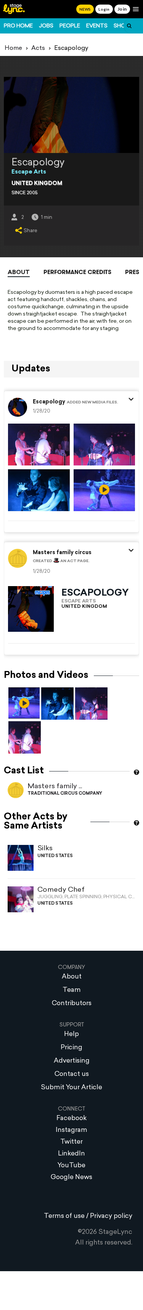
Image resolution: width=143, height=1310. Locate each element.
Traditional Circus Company (64, 794)
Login (103, 9)
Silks (45, 848)
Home (13, 48)
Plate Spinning (82, 897)
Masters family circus (62, 553)
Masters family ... (54, 786)
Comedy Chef (61, 890)
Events (97, 26)
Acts (38, 48)
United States (55, 856)
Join (122, 9)
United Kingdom (36, 183)
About (19, 273)
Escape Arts (28, 172)
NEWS (85, 9)
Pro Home (18, 26)
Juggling (50, 897)
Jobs (46, 26)
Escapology (49, 402)
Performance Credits (77, 272)
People (69, 26)
